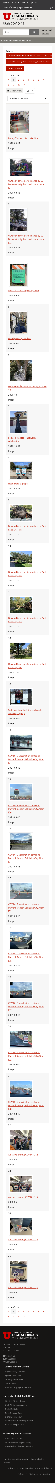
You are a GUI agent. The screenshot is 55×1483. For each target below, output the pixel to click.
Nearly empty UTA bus (19, 338)
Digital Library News (13, 1416)
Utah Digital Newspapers (16, 1405)
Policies (46, 1474)
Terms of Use (10, 1383)
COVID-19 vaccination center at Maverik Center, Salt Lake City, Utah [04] (26, 759)
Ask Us (25, 2)
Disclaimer (33, 1474)
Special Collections (13, 1375)
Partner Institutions (13, 1438)
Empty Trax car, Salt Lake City (23, 138)
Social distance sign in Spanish (23, 290)
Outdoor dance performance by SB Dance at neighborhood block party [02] (26, 239)
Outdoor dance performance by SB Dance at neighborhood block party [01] (26, 184)
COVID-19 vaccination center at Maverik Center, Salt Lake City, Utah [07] (26, 1006)
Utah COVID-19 (13, 23)
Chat (35, 2)
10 (19, 84)
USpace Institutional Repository (19, 1420)
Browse (15, 2)
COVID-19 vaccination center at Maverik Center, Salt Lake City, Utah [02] (26, 908)
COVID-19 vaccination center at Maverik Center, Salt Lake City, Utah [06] (26, 809)
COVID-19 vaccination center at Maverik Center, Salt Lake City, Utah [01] (26, 858)
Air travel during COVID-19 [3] (23, 1287)
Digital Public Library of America (19, 1446)
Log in (51, 7)
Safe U (20, 1474)
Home (6, 2)
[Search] (34, 32)
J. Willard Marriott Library (14, 1344)
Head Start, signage (18, 483)
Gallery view (15, 90)
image (14, 68)
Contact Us (10, 1356)
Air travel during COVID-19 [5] (23, 1197)
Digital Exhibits (11, 1409)
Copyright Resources (14, 1379)
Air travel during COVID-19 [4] (23, 1239)
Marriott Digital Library (15, 1401)
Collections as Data (13, 1413)
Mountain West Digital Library (18, 1442)
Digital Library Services (15, 1371)
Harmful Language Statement (18, 7)
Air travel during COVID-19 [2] (23, 1154)
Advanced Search (47, 32)
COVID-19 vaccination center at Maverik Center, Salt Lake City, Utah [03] (26, 1056)
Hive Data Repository (14, 1424)
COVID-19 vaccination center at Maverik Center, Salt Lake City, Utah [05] (26, 957)
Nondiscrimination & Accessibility (34, 1468)
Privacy (11, 1468)
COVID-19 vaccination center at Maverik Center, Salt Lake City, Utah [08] (26, 1105)
